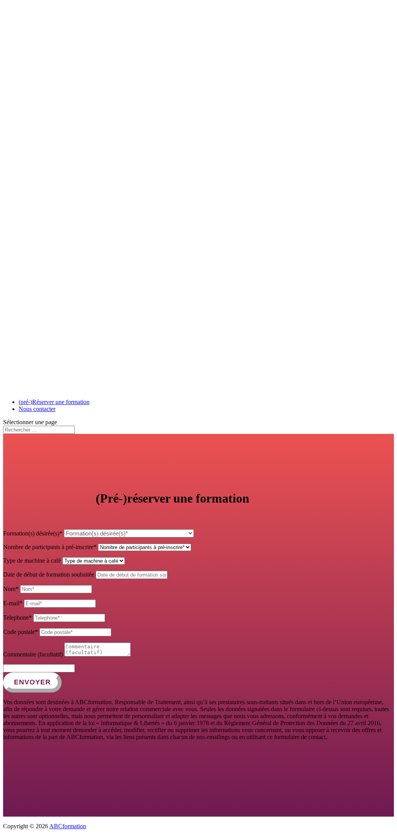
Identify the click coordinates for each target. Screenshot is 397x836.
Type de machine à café (32, 560)
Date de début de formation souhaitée (48, 574)
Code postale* (20, 632)
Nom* (11, 589)
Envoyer (32, 682)
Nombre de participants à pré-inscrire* (50, 547)
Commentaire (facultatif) (33, 654)
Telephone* (17, 617)
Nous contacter (37, 409)
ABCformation (67, 826)
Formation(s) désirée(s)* (32, 533)
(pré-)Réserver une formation (54, 402)
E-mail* (12, 603)
